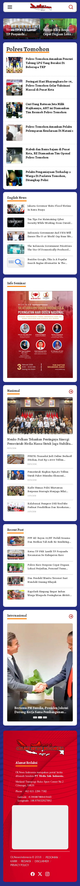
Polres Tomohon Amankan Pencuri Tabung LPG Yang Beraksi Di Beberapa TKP (49, 63)
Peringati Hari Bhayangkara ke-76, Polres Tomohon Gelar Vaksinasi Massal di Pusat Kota (49, 85)
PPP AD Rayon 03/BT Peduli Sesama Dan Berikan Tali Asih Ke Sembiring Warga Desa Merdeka (48, 539)
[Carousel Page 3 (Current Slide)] (45, 717)
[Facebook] (32, 874)
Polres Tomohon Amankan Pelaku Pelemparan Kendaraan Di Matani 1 (49, 128)
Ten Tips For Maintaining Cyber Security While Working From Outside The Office (49, 221)
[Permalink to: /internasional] (71, 616)
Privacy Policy (19, 865)
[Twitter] (40, 874)
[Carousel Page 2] (40, 717)
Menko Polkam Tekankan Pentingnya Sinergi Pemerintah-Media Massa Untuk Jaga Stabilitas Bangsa (39, 441)
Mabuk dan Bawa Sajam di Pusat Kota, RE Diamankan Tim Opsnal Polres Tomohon (48, 153)
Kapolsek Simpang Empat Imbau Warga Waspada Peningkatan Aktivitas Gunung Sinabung (49, 593)
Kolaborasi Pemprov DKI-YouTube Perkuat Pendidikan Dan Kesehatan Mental (48, 505)
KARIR (13, 861)
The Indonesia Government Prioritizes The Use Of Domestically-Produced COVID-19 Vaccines (49, 247)
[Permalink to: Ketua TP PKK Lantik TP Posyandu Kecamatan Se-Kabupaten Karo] (15, 554)
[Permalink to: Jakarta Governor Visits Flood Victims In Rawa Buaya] (15, 208)
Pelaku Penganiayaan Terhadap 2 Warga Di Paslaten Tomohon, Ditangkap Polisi (48, 176)
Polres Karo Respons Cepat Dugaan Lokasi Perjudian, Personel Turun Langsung (21, 32)
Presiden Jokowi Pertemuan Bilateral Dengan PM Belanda (40, 710)
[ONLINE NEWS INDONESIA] (41, 7)
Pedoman (52, 857)
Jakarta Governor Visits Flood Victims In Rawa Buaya (49, 207)
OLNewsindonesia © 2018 (25, 857)
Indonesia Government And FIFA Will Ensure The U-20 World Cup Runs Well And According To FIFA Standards (49, 234)
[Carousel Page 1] (35, 717)
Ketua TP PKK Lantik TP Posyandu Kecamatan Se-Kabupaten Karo (47, 553)
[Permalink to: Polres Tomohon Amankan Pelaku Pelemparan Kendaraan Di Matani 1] (14, 132)
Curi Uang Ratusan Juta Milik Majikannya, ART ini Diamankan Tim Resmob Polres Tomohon (47, 108)
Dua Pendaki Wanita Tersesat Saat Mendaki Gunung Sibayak (57, 32)
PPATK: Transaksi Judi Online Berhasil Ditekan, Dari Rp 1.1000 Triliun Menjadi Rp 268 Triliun (49, 458)
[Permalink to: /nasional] (71, 391)
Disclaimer (42, 861)
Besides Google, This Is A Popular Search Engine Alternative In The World (47, 261)
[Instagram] (47, 874)
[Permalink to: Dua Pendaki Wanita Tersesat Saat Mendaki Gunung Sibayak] (15, 581)
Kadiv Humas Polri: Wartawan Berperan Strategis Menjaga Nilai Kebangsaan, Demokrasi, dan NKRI (47, 489)
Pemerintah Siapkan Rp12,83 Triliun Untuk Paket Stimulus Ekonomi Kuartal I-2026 (47, 473)
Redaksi (26, 861)
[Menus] (10, 7)
